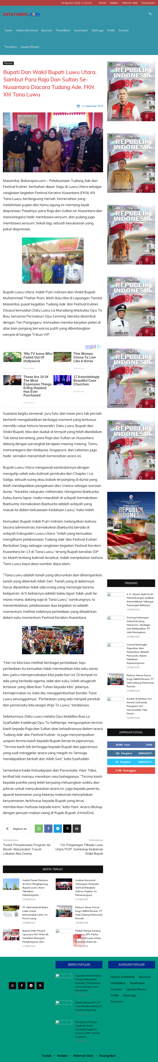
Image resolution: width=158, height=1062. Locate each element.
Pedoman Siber (130, 2)
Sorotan (123, 30)
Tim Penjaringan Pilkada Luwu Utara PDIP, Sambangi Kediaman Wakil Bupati (79, 849)
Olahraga (97, 30)
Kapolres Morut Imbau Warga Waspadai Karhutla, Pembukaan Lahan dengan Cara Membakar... (88, 983)
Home (8, 30)
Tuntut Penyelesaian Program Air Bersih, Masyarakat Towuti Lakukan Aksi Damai (27, 849)
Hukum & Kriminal (27, 30)
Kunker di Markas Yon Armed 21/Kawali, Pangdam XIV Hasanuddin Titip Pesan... (139, 706)
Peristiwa (11, 46)
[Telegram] (58, 828)
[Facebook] (48, 828)
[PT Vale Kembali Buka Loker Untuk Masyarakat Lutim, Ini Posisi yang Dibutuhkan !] (11, 911)
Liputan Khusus (29, 46)
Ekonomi (47, 30)
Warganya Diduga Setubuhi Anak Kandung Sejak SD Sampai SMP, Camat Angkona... (87, 1029)
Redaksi (114, 2)
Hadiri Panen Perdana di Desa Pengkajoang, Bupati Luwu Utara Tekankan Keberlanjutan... (35, 887)
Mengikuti (145, 753)
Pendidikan (63, 30)
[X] (67, 828)
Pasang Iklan (148, 2)
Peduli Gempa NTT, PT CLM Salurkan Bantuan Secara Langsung (88, 1006)
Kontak (102, 2)
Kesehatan (81, 30)
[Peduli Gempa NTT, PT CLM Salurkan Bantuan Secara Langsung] (64, 1006)
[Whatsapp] (12, 985)
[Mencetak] (77, 828)
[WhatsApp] (39, 828)
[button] (150, 14)
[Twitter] (40, 985)
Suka (149, 744)
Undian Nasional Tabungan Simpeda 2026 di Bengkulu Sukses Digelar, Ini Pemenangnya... (87, 887)
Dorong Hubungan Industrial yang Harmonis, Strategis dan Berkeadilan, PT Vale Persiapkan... (138, 625)
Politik (111, 30)
